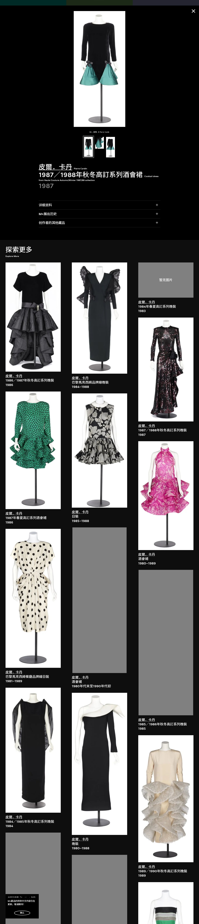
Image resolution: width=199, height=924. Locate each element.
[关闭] (193, 11)
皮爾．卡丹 (55, 167)
